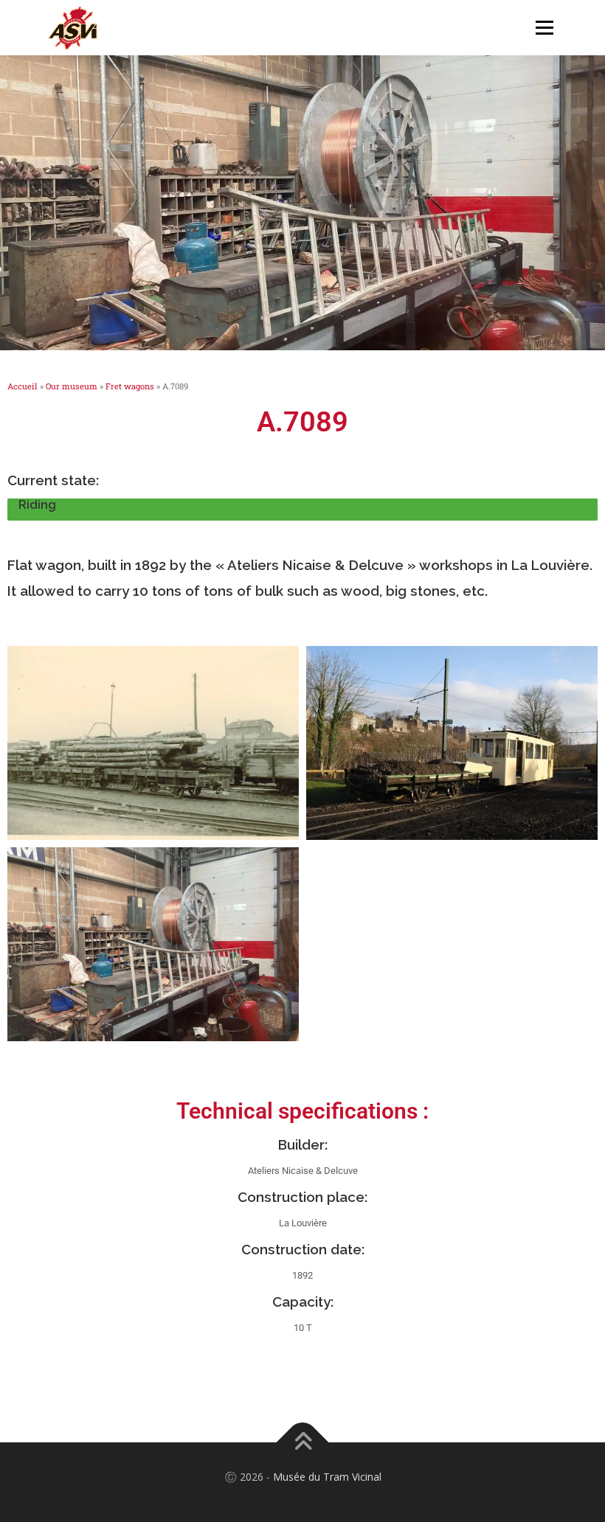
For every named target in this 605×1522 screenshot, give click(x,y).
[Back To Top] (303, 1443)
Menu (544, 27)
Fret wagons (130, 386)
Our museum (71, 386)
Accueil (22, 386)
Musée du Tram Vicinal (327, 1477)
